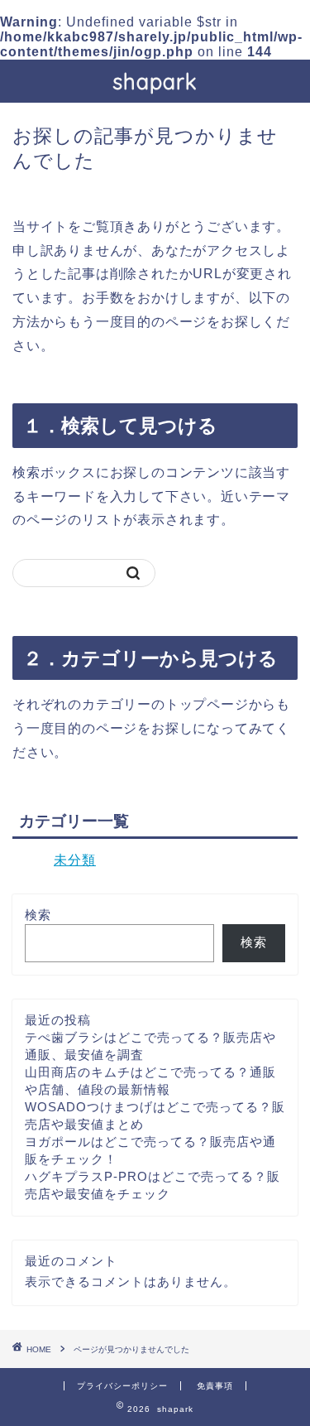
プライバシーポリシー (122, 1385)
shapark (155, 81)
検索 (38, 915)
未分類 (75, 860)
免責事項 (215, 1385)
